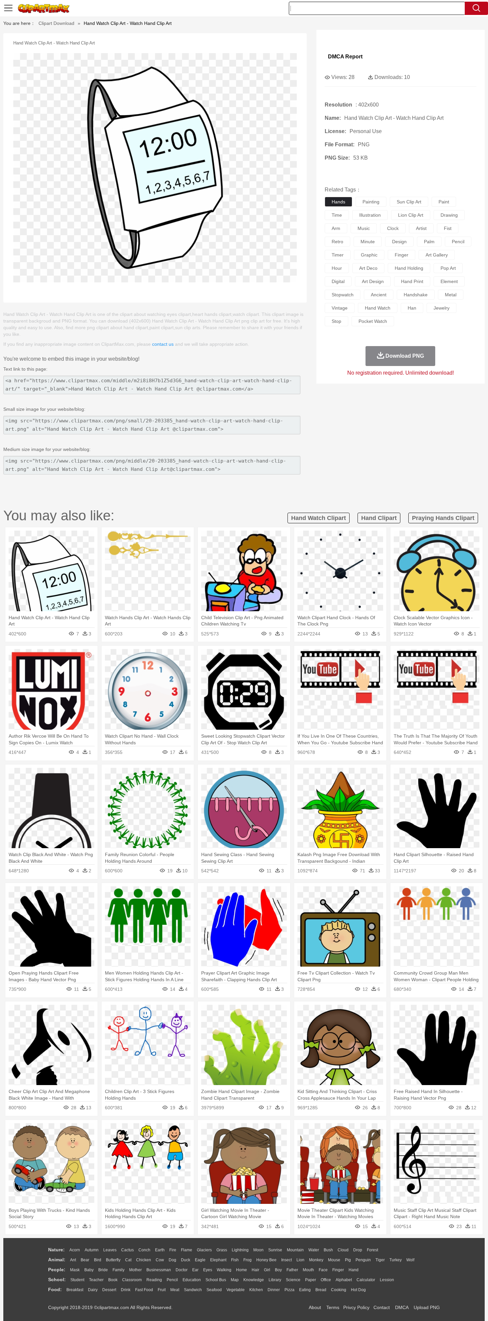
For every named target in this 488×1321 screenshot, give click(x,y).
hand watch (377, 308)
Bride (103, 1270)
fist (447, 228)
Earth (160, 1250)
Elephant (218, 1260)
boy (278, 1270)
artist (421, 228)
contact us (163, 344)
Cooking (338, 1289)
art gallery (437, 254)
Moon (258, 1250)
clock (393, 228)
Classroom (132, 1280)
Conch (144, 1250)
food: (55, 1289)
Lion (300, 1260)
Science (293, 1280)
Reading (154, 1280)
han (412, 308)
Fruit (162, 1289)
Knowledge (253, 1280)
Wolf (410, 1260)
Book (113, 1280)
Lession (387, 1280)
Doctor (182, 1270)
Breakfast (74, 1289)
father (292, 1270)
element (449, 281)
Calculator (366, 1280)
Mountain (295, 1250)
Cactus (127, 1250)
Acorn (74, 1250)
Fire (172, 1250)
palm (429, 241)
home (241, 1270)
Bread (320, 1289)
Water (313, 1250)
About (315, 1307)
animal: (56, 1259)
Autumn (92, 1250)
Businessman (158, 1270)
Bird (97, 1260)
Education (192, 1280)
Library (275, 1280)
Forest (372, 1250)
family (118, 1270)
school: (57, 1279)
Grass (221, 1250)
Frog (247, 1260)
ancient (378, 294)
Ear (195, 1270)
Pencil (172, 1280)
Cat (128, 1260)
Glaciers (204, 1250)
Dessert (109, 1289)
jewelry (441, 308)
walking (224, 1270)
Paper (310, 1280)
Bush (328, 1250)
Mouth (308, 1270)
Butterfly (113, 1260)
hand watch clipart (318, 518)
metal (450, 294)
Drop (357, 1250)
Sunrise (275, 1250)
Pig (348, 1260)
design (399, 241)
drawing (449, 215)
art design (373, 281)
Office (326, 1280)
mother (135, 1270)
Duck (185, 1260)
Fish (235, 1260)
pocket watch (373, 321)
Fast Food (144, 1289)
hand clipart (379, 518)
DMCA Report (345, 56)
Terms (332, 1307)
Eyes (207, 1270)
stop (336, 321)
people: (56, 1269)
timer (338, 254)
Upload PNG (427, 1307)
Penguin (363, 1260)
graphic (369, 254)
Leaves (110, 1250)
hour (337, 268)
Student (77, 1280)
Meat (174, 1289)
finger (401, 254)
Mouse (334, 1260)
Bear (85, 1260)
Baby (89, 1270)
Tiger (380, 1260)
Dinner (274, 1289)
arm (336, 228)
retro (337, 241)
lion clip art (410, 215)
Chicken (143, 1260)
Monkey (316, 1260)
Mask (75, 1270)
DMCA (401, 1307)
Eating (305, 1289)
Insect (286, 1260)
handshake (416, 294)
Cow (160, 1260)
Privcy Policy (356, 1307)
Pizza (289, 1289)
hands (338, 201)
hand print (412, 281)
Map (235, 1280)
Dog (172, 1260)
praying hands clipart (443, 518)
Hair (255, 1270)
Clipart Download (56, 23)
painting (371, 201)
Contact (381, 1307)
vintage (340, 308)
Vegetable (235, 1289)
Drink (125, 1289)
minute (368, 241)
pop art (448, 268)
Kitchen (256, 1289)
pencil (458, 241)
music (364, 228)
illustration (370, 215)
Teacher (96, 1280)
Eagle (200, 1260)
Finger (338, 1270)
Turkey (395, 1260)
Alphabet (344, 1280)
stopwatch (343, 294)
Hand (354, 1270)
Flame (186, 1250)
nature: (56, 1249)
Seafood (214, 1289)
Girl (267, 1270)
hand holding (409, 268)
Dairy (93, 1289)
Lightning (240, 1250)
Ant (73, 1260)
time (337, 215)
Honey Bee (266, 1260)
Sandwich (193, 1289)
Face (323, 1270)
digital (338, 281)
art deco (368, 268)
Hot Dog (358, 1289)
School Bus (215, 1280)
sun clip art (409, 201)
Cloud (343, 1250)
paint (444, 201)
